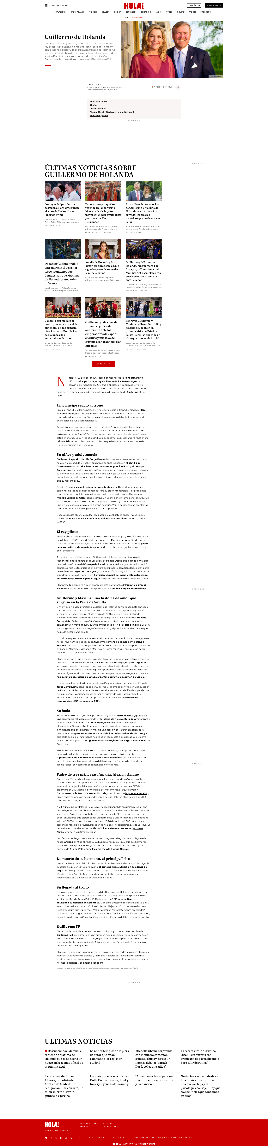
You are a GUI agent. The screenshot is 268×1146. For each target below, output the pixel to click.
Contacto (109, 1124)
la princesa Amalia (136, 793)
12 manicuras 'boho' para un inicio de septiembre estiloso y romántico (154, 1080)
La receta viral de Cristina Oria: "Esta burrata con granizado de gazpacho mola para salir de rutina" (200, 1057)
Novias (180, 12)
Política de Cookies (112, 1137)
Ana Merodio (94, 85)
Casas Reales (77, 12)
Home (127, 17)
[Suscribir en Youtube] (66, 1138)
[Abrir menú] (46, 5)
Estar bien (131, 12)
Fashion (92, 12)
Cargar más (103, 364)
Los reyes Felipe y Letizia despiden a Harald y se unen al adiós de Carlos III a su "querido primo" (62, 209)
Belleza (105, 12)
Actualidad (60, 12)
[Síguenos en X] (56, 1138)
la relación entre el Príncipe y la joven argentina (119, 662)
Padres (192, 12)
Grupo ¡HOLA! (111, 1127)
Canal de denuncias (178, 1137)
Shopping (146, 12)
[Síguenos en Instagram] (46, 1138)
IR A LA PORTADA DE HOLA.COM (135, 1144)
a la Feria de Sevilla (130, 624)
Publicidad (87, 1127)
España (192, 5)
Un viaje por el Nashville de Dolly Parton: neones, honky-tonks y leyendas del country (110, 1080)
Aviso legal (87, 1137)
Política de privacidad (145, 1137)
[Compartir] (178, 87)
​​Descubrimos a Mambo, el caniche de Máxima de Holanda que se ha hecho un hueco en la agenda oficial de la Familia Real (64, 1058)
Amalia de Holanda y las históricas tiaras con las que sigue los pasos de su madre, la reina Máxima (102, 267)
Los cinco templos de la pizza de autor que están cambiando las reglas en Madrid (109, 1057)
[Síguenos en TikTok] (61, 1138)
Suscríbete (214, 5)
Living (158, 12)
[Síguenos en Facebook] (51, 1138)
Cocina (117, 12)
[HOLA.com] (134, 6)
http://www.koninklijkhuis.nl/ (119, 112)
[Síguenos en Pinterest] (71, 1138)
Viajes (169, 12)
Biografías (137, 17)
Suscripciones (89, 1124)
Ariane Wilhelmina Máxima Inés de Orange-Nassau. (99, 849)
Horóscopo (205, 12)
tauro (105, 115)
